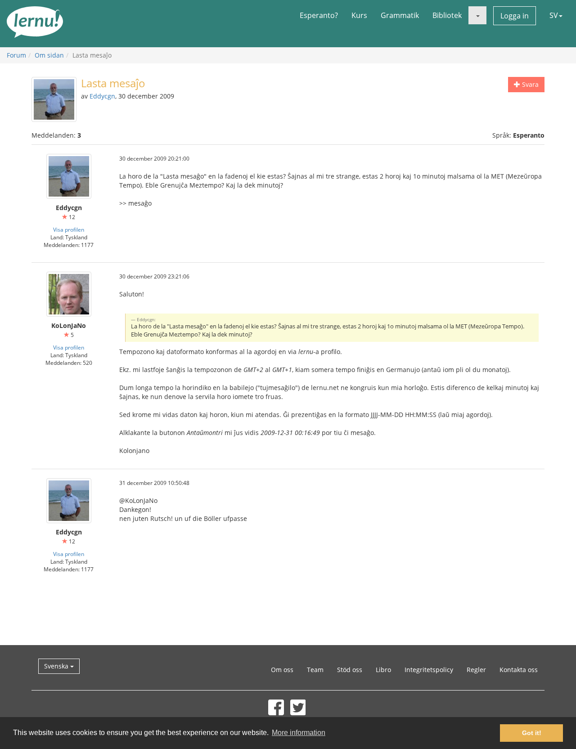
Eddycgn (102, 96)
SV (553, 15)
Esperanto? (319, 15)
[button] (477, 15)
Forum (16, 55)
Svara (529, 84)
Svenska (57, 666)
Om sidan (49, 55)
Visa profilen (68, 229)
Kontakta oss (519, 669)
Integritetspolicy (429, 669)
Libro (383, 669)
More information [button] (298, 732)
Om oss (282, 669)
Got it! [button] (531, 732)
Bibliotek (447, 15)
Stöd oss (349, 669)
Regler (476, 669)
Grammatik (400, 15)
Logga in (514, 16)
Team (315, 669)
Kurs (359, 15)
